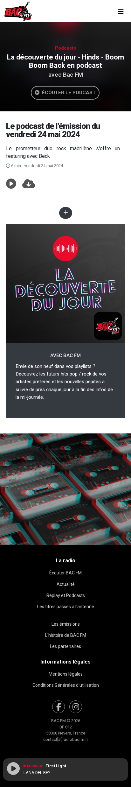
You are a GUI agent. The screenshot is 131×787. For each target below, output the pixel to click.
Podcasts (65, 48)
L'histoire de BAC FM (65, 635)
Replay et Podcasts (65, 595)
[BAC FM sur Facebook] (58, 706)
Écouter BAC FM (65, 572)
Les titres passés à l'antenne (65, 606)
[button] (11, 184)
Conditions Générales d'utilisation (65, 685)
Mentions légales (66, 674)
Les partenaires (65, 646)
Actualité (66, 584)
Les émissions (66, 624)
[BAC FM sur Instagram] (75, 706)
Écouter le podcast (67, 92)
